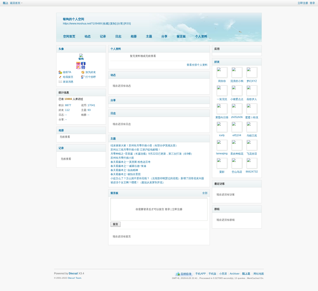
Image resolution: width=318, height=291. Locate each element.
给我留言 (68, 76)
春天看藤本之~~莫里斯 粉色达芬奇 (131, 161)
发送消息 (68, 81)
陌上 (5, 3)
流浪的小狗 (236, 81)
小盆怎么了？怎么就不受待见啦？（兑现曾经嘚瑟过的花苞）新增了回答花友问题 (157, 178)
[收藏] (106, 23)
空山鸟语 (237, 171)
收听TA (67, 72)
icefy (222, 135)
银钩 (81, 58)
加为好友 (90, 72)
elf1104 (237, 135)
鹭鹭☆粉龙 (251, 117)
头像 (61, 48)
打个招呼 (90, 76)
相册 (134, 36)
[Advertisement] (159, 258)
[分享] (120, 23)
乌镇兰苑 (252, 135)
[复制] (113, 23)
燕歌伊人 (252, 99)
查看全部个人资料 (197, 64)
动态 (88, 36)
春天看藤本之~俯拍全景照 (126, 174)
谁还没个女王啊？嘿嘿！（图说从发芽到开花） (138, 182)
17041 (91, 105)
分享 (164, 36)
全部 (204, 193)
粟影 (222, 171)
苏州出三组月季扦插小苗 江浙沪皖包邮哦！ (136, 149)
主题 (149, 36)
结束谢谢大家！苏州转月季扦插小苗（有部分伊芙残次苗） (144, 145)
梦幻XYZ (252, 81)
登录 (312, 3)
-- (66, 114)
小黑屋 (223, 273)
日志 (118, 36)
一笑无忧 (222, 99)
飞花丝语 (252, 153)
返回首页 (15, 3)
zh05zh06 (237, 117)
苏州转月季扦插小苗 (122, 157)
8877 (68, 105)
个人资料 (201, 36)
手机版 (212, 273)
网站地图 (259, 273)
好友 (217, 61)
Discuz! (73, 273)
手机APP (200, 273)
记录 (103, 36)
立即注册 (303, 3)
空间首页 (69, 36)
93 (89, 110)
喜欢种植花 (236, 153)
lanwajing (222, 153)
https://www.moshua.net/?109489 (82, 23)
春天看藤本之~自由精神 (124, 170)
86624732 (252, 171)
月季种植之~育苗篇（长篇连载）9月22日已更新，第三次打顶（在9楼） (152, 153)
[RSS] (127, 23)
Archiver (234, 273)
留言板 (181, 36)
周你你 (222, 81)
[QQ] (184, 273)
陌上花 (246, 273)
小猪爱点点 (236, 99)
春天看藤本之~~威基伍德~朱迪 (128, 166)
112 (67, 110)
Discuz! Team (74, 278)
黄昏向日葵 (221, 117)
